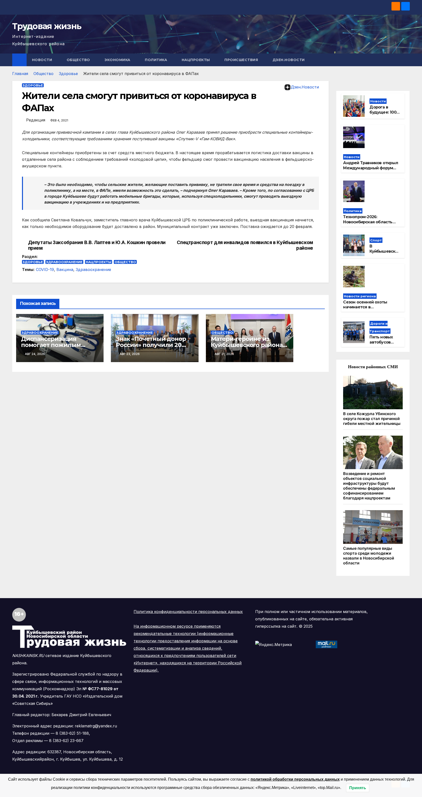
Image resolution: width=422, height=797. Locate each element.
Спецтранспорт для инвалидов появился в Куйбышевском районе (245, 245)
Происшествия (241, 60)
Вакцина (64, 269)
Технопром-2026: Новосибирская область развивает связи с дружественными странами (371, 224)
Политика (156, 60)
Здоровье (68, 73)
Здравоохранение (64, 262)
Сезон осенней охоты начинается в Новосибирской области (368, 307)
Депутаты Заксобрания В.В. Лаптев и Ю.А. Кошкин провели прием (97, 245)
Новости (42, 60)
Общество (79, 60)
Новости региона (360, 296)
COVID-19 (45, 269)
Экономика (118, 60)
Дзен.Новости (289, 60)
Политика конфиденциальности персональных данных (188, 611)
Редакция (35, 120)
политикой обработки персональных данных (295, 779)
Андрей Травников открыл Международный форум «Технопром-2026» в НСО (370, 168)
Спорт (376, 240)
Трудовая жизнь (46, 26)
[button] (406, 59)
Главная (20, 73)
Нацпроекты (196, 60)
